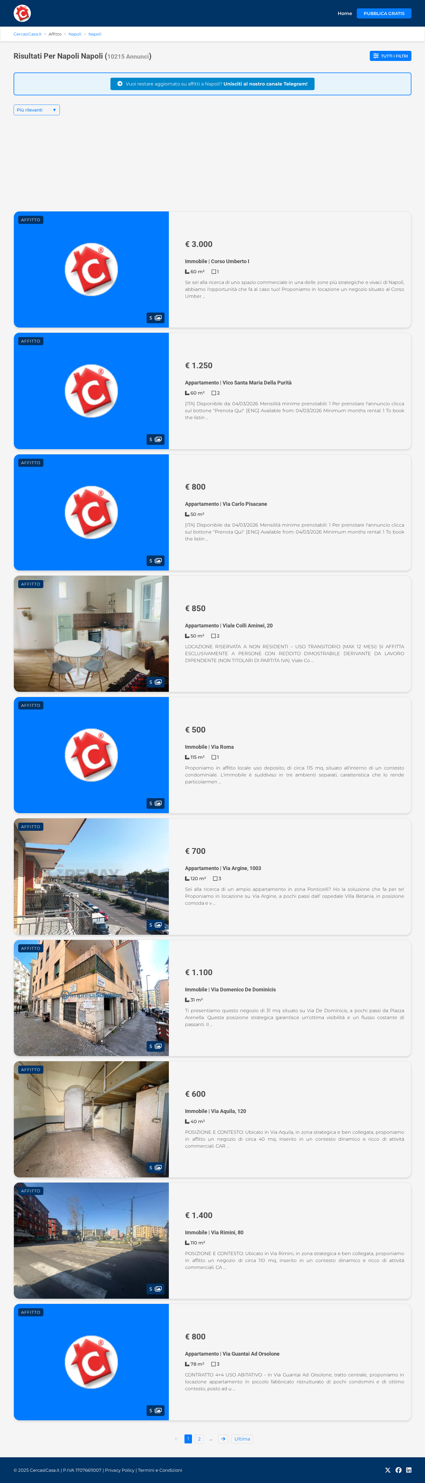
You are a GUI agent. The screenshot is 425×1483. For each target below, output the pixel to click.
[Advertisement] (212, 167)
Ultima (242, 1439)
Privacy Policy (121, 1470)
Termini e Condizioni (160, 1470)
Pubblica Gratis (384, 13)
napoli (94, 34)
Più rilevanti (37, 110)
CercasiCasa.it (28, 34)
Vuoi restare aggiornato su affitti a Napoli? (216, 84)
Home (345, 13)
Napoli (75, 34)
